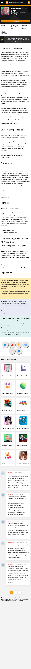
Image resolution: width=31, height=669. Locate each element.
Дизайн (24, 28)
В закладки (16, 21)
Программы (25, 26)
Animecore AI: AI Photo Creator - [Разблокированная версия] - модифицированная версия (15, 284)
